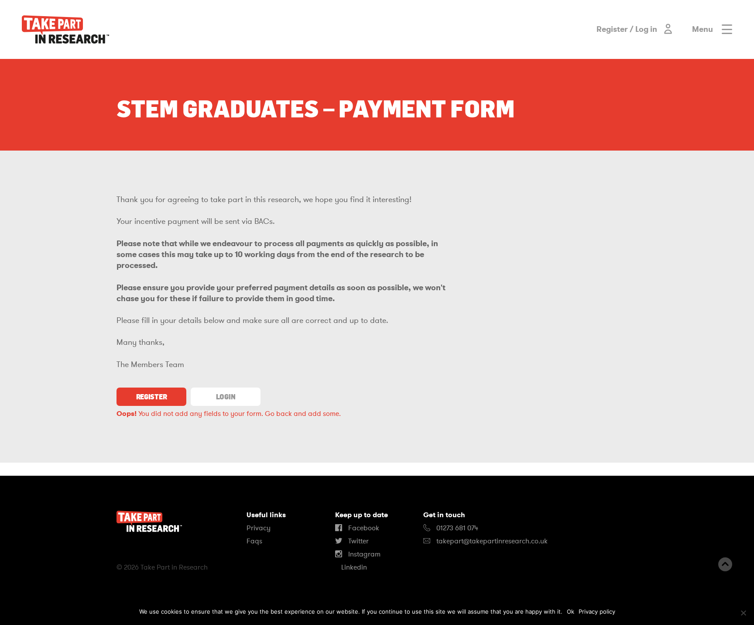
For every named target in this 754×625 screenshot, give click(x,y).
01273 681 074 (456, 528)
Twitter (357, 541)
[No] (743, 612)
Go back (278, 414)
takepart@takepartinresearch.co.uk (492, 541)
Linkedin (353, 567)
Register (151, 396)
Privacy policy (597, 611)
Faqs (254, 541)
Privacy (259, 528)
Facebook (362, 528)
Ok (570, 611)
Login (225, 396)
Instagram (363, 554)
